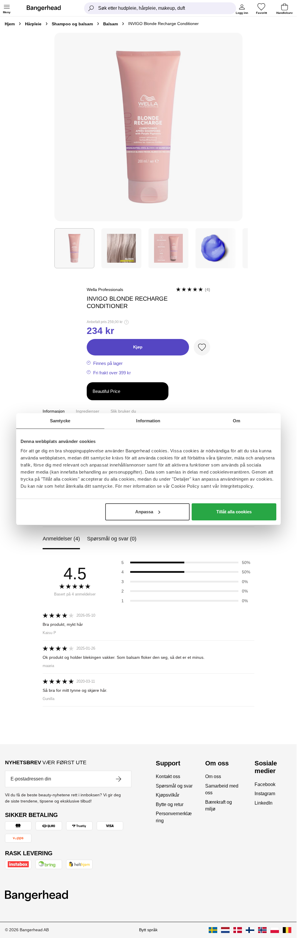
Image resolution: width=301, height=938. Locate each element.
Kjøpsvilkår (167, 795)
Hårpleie (33, 23)
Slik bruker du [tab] (123, 411)
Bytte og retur (169, 804)
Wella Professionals (105, 289)
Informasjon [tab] (54, 411)
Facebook (265, 784)
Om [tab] (236, 420)
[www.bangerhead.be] (287, 930)
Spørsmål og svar (174, 785)
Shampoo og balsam (72, 23)
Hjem (10, 23)
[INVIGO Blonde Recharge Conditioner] (74, 248)
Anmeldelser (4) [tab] (61, 539)
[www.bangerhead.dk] (238, 930)
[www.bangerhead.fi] (250, 930)
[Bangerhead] (48, 8)
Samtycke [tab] (60, 420)
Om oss (213, 776)
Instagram (265, 793)
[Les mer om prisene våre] (126, 322)
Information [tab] (148, 420)
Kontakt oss (168, 776)
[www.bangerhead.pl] (275, 930)
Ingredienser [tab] (87, 411)
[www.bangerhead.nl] (225, 930)
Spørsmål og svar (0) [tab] (111, 539)
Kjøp (138, 347)
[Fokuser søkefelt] (91, 8)
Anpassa (144, 511)
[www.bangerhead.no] (262, 930)
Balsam (110, 23)
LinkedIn (263, 802)
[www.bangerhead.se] (213, 930)
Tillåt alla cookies (234, 511)
